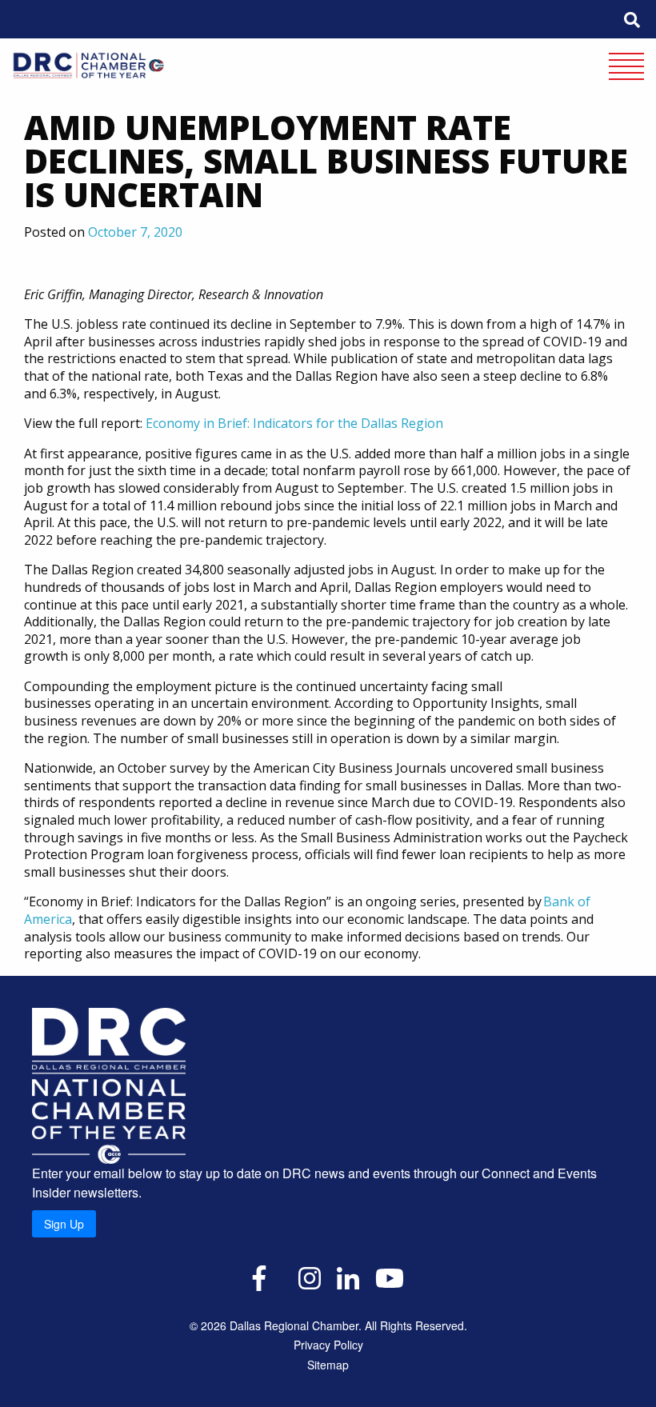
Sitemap (328, 1365)
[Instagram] (309, 1276)
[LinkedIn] (348, 1276)
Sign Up (64, 1224)
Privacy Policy (328, 1345)
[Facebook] (259, 1276)
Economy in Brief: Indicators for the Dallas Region (294, 423)
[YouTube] (389, 1276)
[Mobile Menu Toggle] (626, 68)
